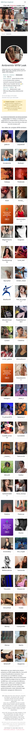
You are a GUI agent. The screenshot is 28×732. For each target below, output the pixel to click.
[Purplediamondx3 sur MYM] (21, 312)
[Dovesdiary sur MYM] (7, 543)
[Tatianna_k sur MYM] (21, 409)
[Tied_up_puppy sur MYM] (21, 291)
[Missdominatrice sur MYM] (7, 312)
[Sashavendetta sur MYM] (7, 485)
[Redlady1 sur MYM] (21, 155)
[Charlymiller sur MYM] (21, 618)
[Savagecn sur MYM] (7, 390)
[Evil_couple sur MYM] (21, 543)
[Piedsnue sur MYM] (21, 506)
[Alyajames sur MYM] (21, 656)
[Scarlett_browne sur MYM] (7, 428)
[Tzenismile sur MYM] (21, 562)
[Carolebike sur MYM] (21, 428)
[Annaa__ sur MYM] (21, 192)
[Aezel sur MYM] (7, 192)
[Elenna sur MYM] (7, 637)
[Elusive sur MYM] (21, 525)
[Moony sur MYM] (7, 618)
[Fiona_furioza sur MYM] (21, 485)
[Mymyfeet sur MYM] (7, 273)
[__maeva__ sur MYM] (7, 448)
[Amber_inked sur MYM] (21, 273)
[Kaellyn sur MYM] (21, 467)
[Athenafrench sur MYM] (21, 351)
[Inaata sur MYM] (21, 599)
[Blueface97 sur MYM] (7, 291)
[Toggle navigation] (25, 2)
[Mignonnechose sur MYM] (7, 232)
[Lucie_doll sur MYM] (21, 252)
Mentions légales (9, 729)
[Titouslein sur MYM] (7, 581)
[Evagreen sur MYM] (21, 232)
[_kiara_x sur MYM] (21, 390)
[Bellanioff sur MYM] (7, 656)
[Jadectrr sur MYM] (7, 136)
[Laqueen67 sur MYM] (21, 136)
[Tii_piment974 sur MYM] (7, 409)
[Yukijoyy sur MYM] (7, 174)
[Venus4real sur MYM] (7, 599)
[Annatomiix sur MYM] (7, 155)
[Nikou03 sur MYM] (7, 467)
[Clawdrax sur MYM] (21, 332)
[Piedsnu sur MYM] (7, 506)
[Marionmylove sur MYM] (21, 211)
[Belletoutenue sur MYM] (7, 562)
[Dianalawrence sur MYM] (21, 370)
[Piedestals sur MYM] (21, 174)
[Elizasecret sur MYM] (21, 581)
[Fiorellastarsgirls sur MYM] (7, 252)
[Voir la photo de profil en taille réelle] (14, 58)
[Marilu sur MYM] (21, 637)
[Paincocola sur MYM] (21, 448)
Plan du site (20, 729)
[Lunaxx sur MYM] (7, 332)
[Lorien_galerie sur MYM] (7, 351)
